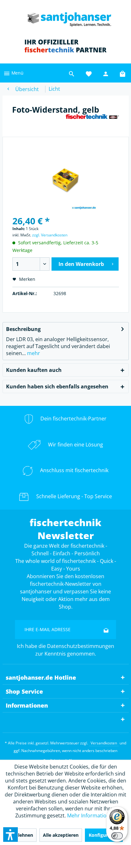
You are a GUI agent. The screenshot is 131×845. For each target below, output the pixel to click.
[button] (10, 834)
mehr (33, 353)
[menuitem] (13, 73)
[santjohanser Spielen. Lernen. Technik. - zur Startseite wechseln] (65, 17)
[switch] (117, 835)
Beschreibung (23, 329)
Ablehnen (22, 835)
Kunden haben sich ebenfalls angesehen (57, 386)
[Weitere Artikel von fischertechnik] (92, 119)
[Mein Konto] (106, 73)
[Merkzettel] (89, 73)
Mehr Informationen (91, 815)
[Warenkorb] (123, 73)
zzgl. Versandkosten (49, 235)
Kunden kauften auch (34, 369)
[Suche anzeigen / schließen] (71, 73)
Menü (17, 73)
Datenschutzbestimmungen (80, 646)
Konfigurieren (104, 835)
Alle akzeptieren (61, 835)
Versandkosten (104, 743)
